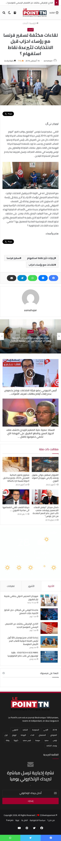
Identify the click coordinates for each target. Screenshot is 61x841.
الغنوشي (53, 735)
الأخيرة (51, 586)
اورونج (14, 735)
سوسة (37, 740)
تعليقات (11, 586)
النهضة (23, 735)
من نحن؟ (51, 820)
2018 (55, 730)
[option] (30, 336)
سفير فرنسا (13, 258)
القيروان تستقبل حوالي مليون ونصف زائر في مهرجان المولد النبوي (45, 478)
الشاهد (25, 730)
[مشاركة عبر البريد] (11, 278)
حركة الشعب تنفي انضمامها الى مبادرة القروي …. (16, 508)
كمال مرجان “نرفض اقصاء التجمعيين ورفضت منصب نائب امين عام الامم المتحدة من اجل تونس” (45, 511)
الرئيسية (32, 23)
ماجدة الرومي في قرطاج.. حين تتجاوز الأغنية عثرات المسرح (21, 611)
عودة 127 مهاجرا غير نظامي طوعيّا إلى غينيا (30, 339)
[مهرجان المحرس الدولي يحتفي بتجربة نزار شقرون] (49, 600)
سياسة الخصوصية (37, 820)
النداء (32, 735)
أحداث (25, 23)
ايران (6, 735)
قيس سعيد (27, 740)
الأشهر (31, 586)
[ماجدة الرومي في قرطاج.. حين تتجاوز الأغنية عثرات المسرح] (49, 614)
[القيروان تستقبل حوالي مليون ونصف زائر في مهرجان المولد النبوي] (45, 464)
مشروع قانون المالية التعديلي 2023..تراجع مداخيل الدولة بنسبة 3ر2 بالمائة (16, 478)
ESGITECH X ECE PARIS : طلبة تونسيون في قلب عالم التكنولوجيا (23, 654)
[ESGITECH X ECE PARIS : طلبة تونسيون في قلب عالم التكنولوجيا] (49, 657)
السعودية (35, 730)
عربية (17, 820)
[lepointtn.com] (34, 12)
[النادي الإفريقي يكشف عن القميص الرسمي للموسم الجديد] (49, 628)
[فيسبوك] (53, 278)
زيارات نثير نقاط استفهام (40, 258)
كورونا (16, 740)
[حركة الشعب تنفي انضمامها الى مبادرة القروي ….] (16, 496)
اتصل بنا (24, 820)
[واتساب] (32, 278)
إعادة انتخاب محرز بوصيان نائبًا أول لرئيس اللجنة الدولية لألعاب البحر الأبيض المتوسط (23, 641)
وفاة (7, 740)
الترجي (45, 730)
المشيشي (42, 735)
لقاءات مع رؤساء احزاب (41, 264)
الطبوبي (15, 730)
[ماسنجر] (43, 278)
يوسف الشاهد (51, 745)
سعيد (46, 740)
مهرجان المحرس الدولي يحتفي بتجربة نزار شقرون (21, 597)
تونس (55, 740)
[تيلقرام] (22, 278)
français (9, 820)
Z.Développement (47, 815)
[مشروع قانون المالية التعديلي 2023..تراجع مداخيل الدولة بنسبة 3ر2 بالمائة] (16, 464)
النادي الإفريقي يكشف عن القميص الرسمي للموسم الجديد (28, 3)
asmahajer (48, 61)
